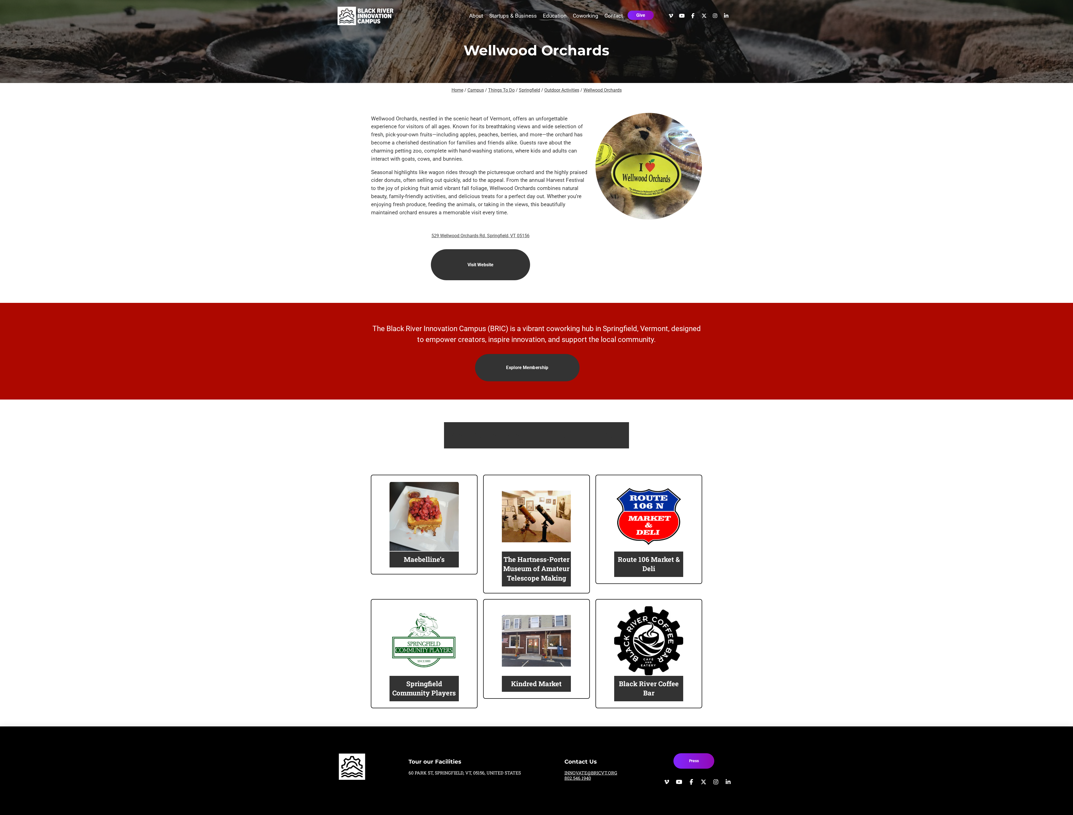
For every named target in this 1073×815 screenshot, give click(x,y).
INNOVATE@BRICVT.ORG (590, 773)
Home (457, 90)
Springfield (529, 90)
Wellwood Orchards (602, 90)
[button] (476, 16)
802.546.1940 (577, 778)
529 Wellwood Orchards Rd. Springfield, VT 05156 (480, 235)
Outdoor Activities (561, 90)
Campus (475, 90)
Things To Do (501, 90)
